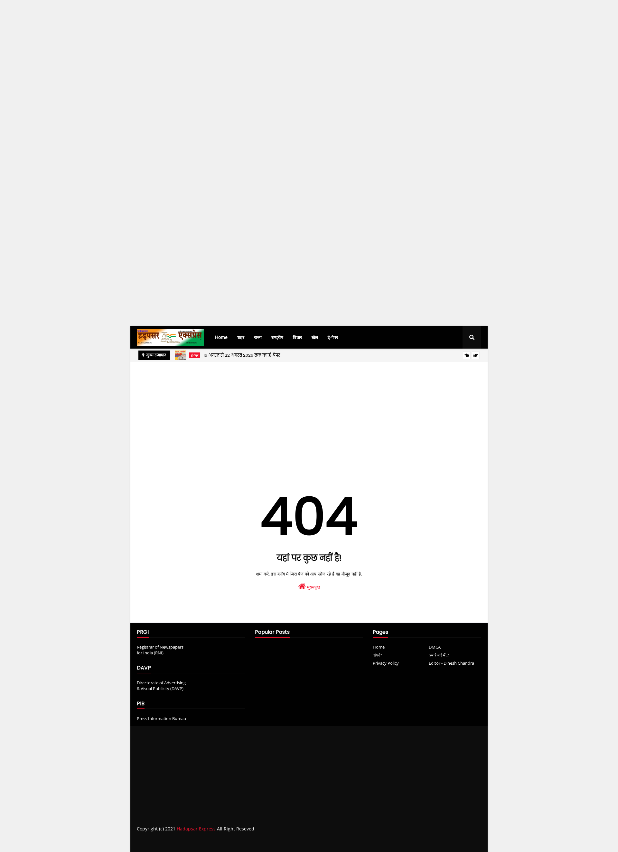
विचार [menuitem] (297, 337)
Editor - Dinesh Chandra (451, 663)
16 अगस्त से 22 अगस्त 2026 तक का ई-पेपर (241, 355)
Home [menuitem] (221, 337)
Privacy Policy (386, 663)
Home (379, 647)
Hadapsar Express (196, 829)
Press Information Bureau (161, 718)
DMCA (435, 647)
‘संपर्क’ (377, 655)
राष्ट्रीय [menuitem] (277, 337)
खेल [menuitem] (315, 337)
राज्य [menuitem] (258, 337)
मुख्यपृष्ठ (313, 587)
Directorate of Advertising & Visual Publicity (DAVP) (161, 685)
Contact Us (453, 841)
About (429, 841)
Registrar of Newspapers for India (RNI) (160, 650)
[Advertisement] (193, 118)
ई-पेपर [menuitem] (333, 337)
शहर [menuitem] (240, 337)
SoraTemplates (173, 842)
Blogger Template (236, 842)
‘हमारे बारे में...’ (439, 655)
